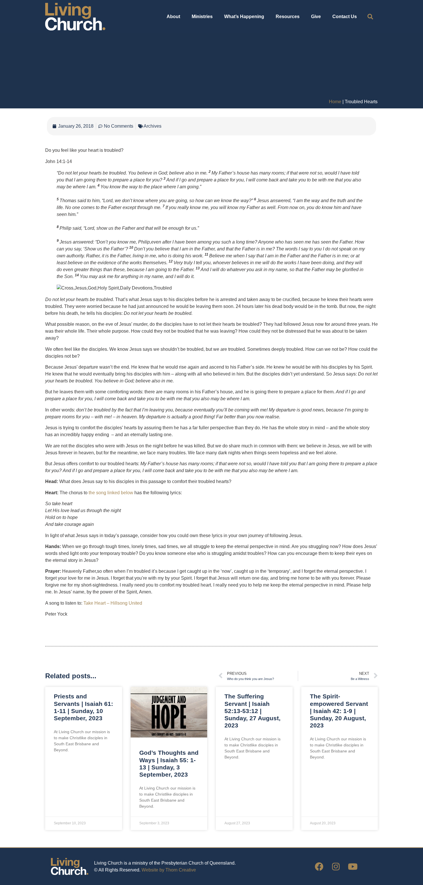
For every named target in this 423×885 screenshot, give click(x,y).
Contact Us (344, 16)
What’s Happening (244, 16)
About (173, 16)
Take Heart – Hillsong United (112, 603)
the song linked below (111, 492)
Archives (152, 126)
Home (335, 101)
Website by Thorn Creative (169, 869)
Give (316, 16)
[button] (370, 17)
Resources (288, 16)
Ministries (202, 16)
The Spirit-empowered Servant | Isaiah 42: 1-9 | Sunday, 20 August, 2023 (339, 711)
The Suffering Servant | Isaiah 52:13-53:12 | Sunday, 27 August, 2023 (252, 711)
